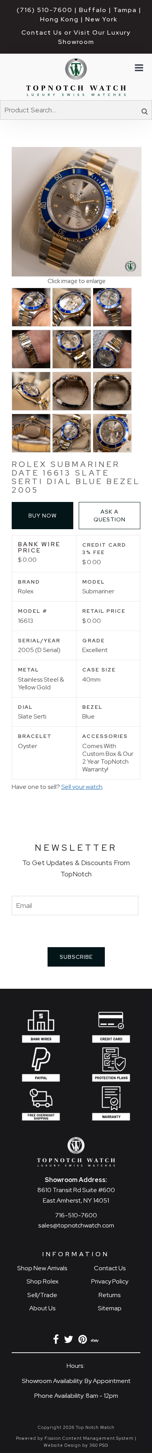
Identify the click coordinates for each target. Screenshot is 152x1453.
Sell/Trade (42, 1295)
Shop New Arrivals (42, 1268)
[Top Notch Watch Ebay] (95, 1341)
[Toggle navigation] (138, 68)
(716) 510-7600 (44, 10)
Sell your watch (82, 787)
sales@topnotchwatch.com (76, 1225)
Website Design (62, 1445)
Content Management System (98, 1438)
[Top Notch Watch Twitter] (70, 1341)
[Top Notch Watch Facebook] (57, 1341)
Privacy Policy (109, 1281)
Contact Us (110, 1268)
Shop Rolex (42, 1281)
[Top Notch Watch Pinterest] (84, 1341)
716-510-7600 (76, 1215)
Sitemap (110, 1308)
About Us (42, 1308)
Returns (110, 1295)
